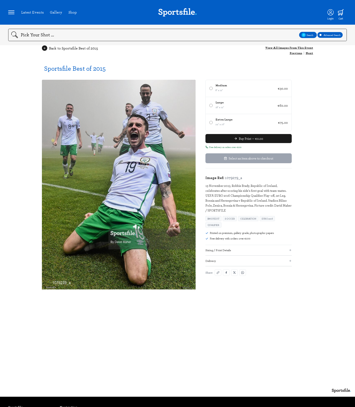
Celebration (248, 218)
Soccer (230, 218)
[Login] (330, 12)
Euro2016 (267, 218)
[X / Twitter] (234, 272)
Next (309, 53)
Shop (72, 12)
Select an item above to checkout (251, 158)
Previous (296, 53)
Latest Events (32, 12)
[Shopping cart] (341, 12)
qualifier (213, 225)
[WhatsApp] (242, 272)
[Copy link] (218, 272)
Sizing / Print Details (218, 250)
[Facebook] (226, 272)
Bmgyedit (213, 218)
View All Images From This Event (289, 47)
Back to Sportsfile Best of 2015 (73, 48)
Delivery (210, 261)
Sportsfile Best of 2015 (75, 68)
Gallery (56, 12)
